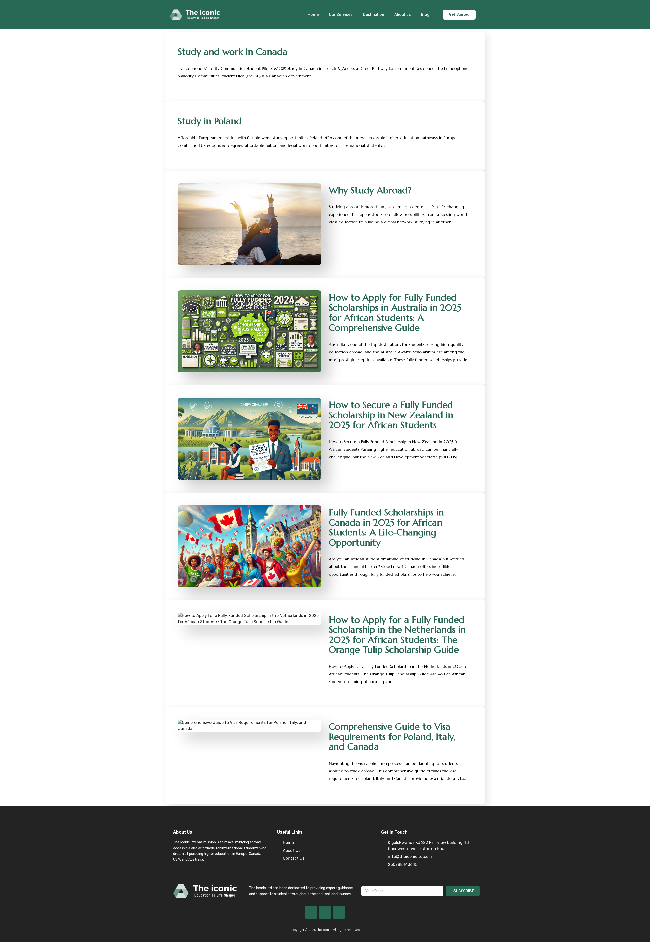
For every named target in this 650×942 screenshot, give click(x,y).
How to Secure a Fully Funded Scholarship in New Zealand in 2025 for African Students (391, 415)
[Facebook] (311, 912)
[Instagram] (339, 912)
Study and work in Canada (232, 51)
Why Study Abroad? (370, 190)
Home (313, 14)
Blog (425, 14)
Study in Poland (210, 121)
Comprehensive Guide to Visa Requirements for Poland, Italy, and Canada (392, 736)
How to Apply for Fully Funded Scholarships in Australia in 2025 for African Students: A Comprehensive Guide (395, 312)
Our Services (341, 14)
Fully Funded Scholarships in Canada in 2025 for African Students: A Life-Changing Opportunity (386, 527)
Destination (373, 14)
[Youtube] (325, 912)
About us (402, 14)
